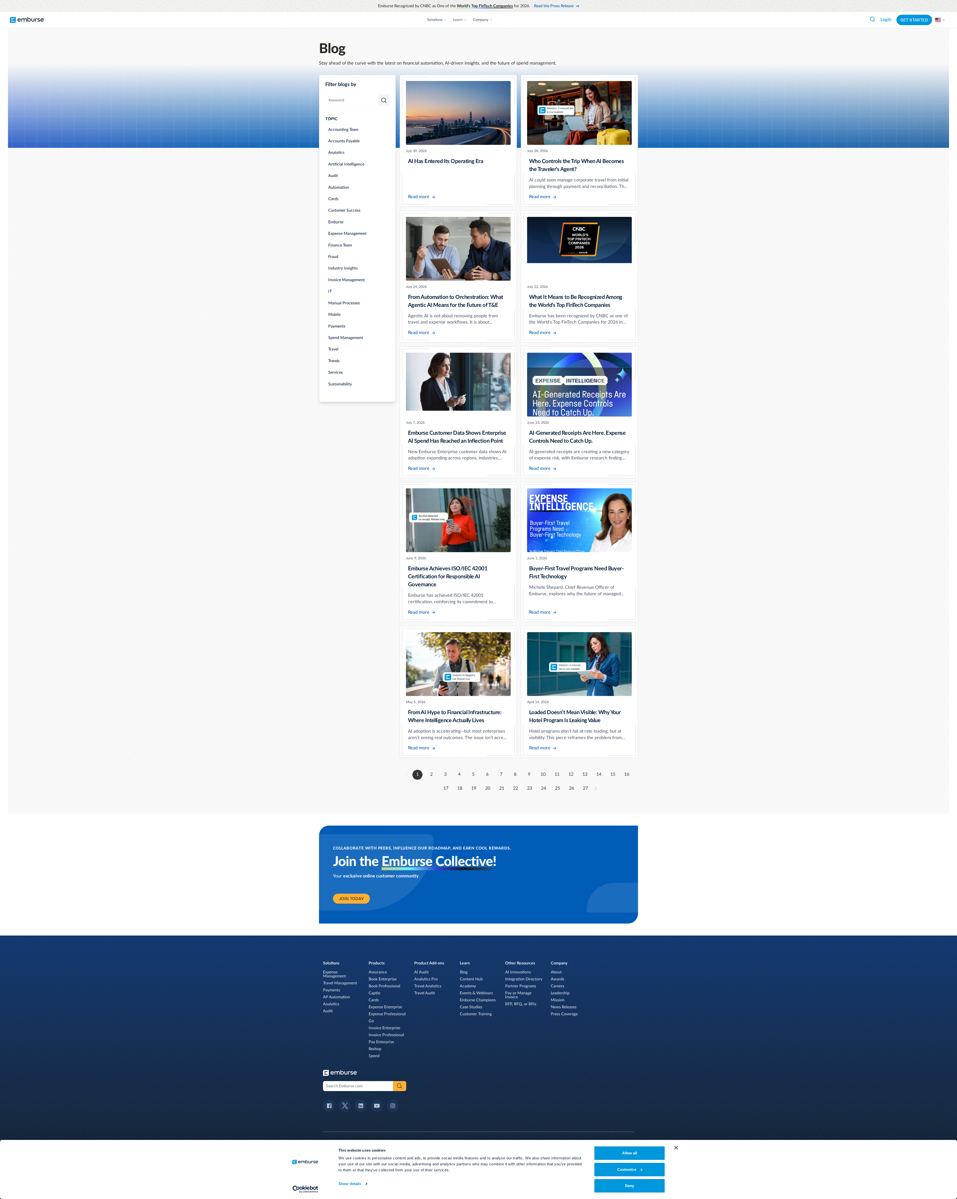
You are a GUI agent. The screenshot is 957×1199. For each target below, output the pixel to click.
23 (529, 788)
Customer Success (344, 210)
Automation (338, 187)
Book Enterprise (383, 979)
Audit (333, 176)
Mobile (334, 315)
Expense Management (347, 234)
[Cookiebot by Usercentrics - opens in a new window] (305, 1189)
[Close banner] (676, 1147)
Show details (349, 1184)
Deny (629, 1186)
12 (570, 774)
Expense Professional (387, 1014)
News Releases (563, 1007)
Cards (333, 199)
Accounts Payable (344, 141)
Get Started (914, 19)
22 (515, 788)
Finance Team (340, 245)
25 (557, 788)
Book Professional (384, 986)
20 (487, 788)
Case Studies (471, 1007)
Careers (557, 986)
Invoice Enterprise (384, 1028)
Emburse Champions (478, 1000)
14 (598, 774)
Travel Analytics (427, 986)
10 (543, 774)
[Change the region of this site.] (940, 20)
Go (371, 1021)
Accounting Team (343, 130)
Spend (374, 1056)
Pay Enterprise (381, 1042)
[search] (384, 100)
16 (626, 774)
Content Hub (471, 979)
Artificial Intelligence (346, 164)
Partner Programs (520, 986)
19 (473, 788)
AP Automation (336, 997)
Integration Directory (523, 979)
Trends (334, 361)
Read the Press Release (554, 6)
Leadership (560, 993)
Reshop (375, 1049)
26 (571, 788)
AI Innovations (518, 972)
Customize (626, 1169)
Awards (557, 979)
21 (501, 788)
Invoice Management (346, 280)
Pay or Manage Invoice (518, 995)
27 (585, 788)
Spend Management (345, 338)
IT (330, 291)
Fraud (333, 257)
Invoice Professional (386, 1035)
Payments (336, 326)
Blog (464, 972)
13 (584, 774)
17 (445, 788)
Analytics (336, 153)
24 (543, 788)
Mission (557, 1000)
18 (459, 788)
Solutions (435, 20)
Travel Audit (424, 993)
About (556, 972)
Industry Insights (343, 268)
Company (480, 20)
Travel (333, 349)
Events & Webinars (476, 993)
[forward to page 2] (595, 788)
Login (885, 19)
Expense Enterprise (385, 1007)
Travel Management (340, 983)
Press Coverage (564, 1014)
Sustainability (340, 384)
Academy (468, 986)
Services (335, 372)
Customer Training (476, 1014)
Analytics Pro (426, 979)
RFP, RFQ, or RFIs (520, 1004)
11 (557, 774)
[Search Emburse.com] (873, 19)
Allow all (629, 1153)
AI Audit (421, 972)
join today (351, 898)
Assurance (378, 972)
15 (612, 774)
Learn (457, 20)
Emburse (335, 222)
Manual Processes (344, 303)
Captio (374, 993)
